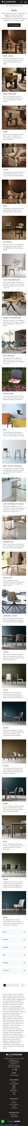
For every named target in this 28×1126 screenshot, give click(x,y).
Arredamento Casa (14, 5)
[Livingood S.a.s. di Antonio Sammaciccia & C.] (14, 1054)
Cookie (6, 1125)
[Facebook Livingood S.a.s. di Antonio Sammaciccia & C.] (12, 1069)
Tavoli (14, 1092)
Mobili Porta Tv (14, 1090)
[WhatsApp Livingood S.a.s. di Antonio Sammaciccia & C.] (2, 1121)
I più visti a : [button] (6, 970)
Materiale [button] (5, 947)
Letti (14, 1101)
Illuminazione (13, 1115)
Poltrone (14, 1089)
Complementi (14, 1116)
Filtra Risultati (15, 25)
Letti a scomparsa (14, 1104)
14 (23, 985)
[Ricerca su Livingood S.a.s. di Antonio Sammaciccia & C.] (21, 2)
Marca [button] (4, 932)
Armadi (14, 1106)
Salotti (14, 1087)
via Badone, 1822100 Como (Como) (14, 1064)
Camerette (14, 1108)
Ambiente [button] (5, 939)
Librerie (14, 1082)
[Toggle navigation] (25, 2)
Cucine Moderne (14, 1075)
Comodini (14, 1103)
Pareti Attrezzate (14, 1084)
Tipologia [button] (5, 963)
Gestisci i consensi (14, 1125)
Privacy (2, 1125)
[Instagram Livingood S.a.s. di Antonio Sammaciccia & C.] (15, 1069)
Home (6, 5)
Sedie (21, 5)
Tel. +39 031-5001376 (14, 1067)
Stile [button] (4, 955)
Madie (14, 1085)
